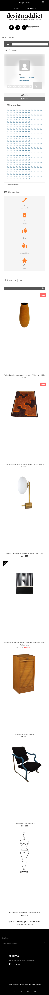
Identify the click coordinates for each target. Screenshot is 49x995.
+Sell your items (24, 3)
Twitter (27, 991)
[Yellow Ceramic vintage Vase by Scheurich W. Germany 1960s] (24, 315)
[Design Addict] (24, 16)
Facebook (14, 991)
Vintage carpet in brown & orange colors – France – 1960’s (25, 464)
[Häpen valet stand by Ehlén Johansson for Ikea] (24, 852)
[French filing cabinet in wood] (24, 674)
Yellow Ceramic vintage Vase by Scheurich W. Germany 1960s (24, 375)
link (8, 110)
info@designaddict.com (24, 924)
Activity (25, 99)
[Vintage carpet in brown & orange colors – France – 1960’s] (24, 404)
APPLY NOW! (15, 964)
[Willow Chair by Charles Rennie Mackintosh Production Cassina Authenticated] (24, 582)
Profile (25, 95)
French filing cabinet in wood (24, 734)
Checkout (17, 8)
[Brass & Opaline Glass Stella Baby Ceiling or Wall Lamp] (24, 493)
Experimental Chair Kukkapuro (24, 823)
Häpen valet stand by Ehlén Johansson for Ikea (24, 912)
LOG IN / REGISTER (31, 8)
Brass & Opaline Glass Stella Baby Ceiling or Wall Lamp (24, 553)
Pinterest (21, 991)
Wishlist (17, 27)
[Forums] (6, 50)
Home (4, 37)
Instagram (34, 991)
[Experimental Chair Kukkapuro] (24, 763)
